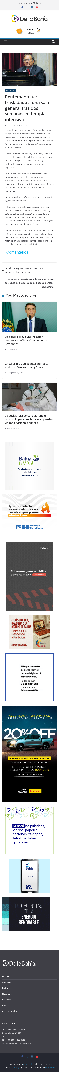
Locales (5, 976)
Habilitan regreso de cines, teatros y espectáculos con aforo (24, 270)
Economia (6, 999)
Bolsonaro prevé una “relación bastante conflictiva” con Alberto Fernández (26, 340)
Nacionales (10, 90)
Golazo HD (7, 982)
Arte (4, 1005)
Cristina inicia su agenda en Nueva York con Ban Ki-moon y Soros (26, 365)
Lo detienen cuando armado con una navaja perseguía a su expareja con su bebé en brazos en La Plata (29, 282)
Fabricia (24, 125)
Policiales (6, 988)
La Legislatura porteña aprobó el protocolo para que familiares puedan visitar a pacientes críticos (29, 419)
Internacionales (9, 1011)
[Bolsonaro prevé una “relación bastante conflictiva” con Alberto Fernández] (29, 303)
